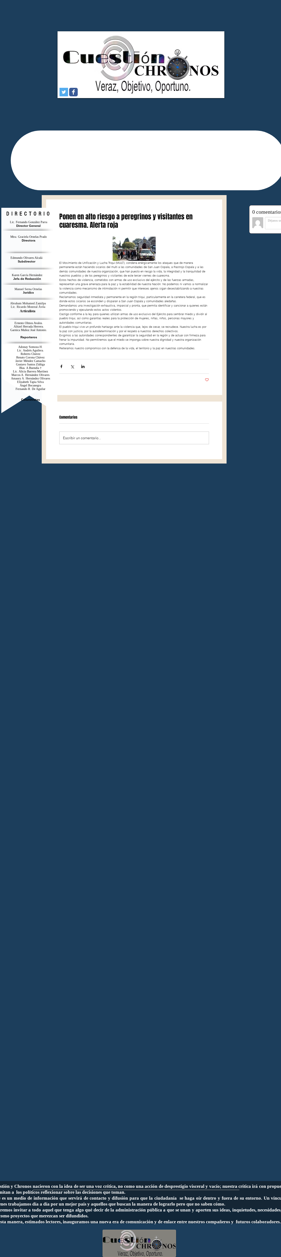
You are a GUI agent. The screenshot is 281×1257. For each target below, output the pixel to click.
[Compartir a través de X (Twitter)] (72, 366)
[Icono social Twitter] (63, 92)
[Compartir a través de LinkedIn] (83, 366)
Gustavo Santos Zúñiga (30, 364)
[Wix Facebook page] (73, 92)
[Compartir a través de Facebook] (61, 366)
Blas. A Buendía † (30, 368)
